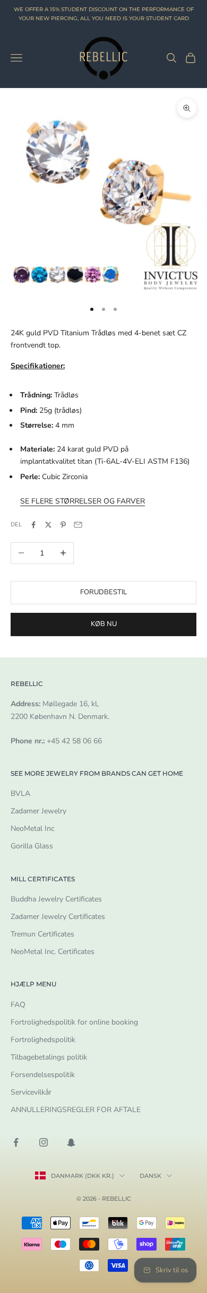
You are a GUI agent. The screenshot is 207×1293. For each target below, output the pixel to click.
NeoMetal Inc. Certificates (52, 952)
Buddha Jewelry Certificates (56, 899)
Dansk (150, 1175)
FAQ (18, 1005)
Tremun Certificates (42, 934)
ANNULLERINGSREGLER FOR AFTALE (76, 1110)
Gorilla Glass (32, 846)
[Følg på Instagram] (43, 1142)
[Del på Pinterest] (63, 524)
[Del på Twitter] (48, 524)
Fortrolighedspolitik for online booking (74, 1022)
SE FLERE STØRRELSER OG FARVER (82, 501)
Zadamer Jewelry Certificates (58, 917)
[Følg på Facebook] (16, 1142)
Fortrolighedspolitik (43, 1040)
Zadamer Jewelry (38, 811)
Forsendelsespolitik (43, 1075)
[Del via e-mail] (78, 524)
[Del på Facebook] (33, 524)
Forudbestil (103, 592)
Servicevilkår (31, 1092)
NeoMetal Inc (32, 828)
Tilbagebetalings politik (49, 1057)
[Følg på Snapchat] (71, 1142)
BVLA (20, 793)
